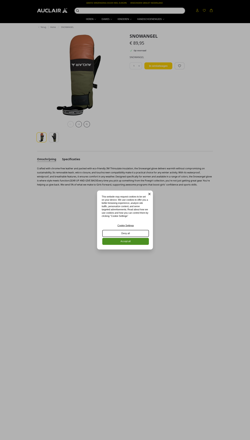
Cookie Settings (125, 225)
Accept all (126, 241)
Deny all (125, 233)
